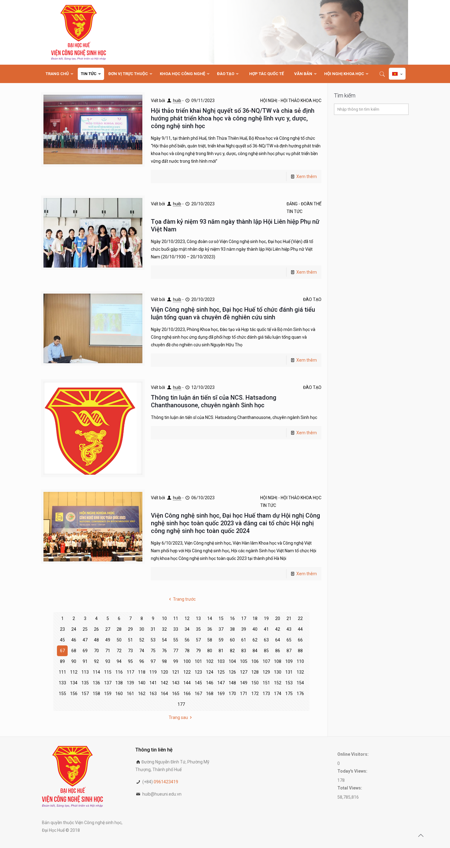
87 (289, 650)
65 (289, 639)
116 (119, 672)
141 (153, 682)
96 (141, 661)
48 (96, 639)
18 (255, 618)
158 (96, 693)
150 (255, 682)
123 (198, 672)
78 (187, 650)
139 (130, 682)
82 (232, 650)
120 (164, 672)
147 (221, 682)
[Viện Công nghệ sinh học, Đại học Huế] (78, 32)
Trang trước (184, 599)
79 (198, 650)
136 (96, 682)
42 (277, 629)
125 (221, 672)
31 (153, 629)
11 (175, 618)
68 (73, 650)
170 (232, 693)
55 (175, 639)
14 (209, 618)
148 (232, 682)
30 (141, 629)
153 (289, 682)
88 (300, 650)
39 (243, 629)
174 (277, 693)
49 (107, 639)
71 (107, 650)
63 (266, 639)
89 (62, 661)
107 (266, 661)
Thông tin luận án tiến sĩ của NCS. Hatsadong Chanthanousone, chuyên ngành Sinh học (213, 401)
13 (198, 618)
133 (62, 682)
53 (153, 639)
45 (62, 639)
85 (266, 650)
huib (177, 100)
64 (277, 639)
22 (300, 618)
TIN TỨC (294, 211)
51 (130, 639)
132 (300, 672)
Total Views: (350, 787)
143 (175, 682)
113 (85, 672)
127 (243, 672)
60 (232, 639)
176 (300, 693)
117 (130, 672)
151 (266, 682)
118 (141, 672)
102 (209, 661)
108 (277, 661)
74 (141, 650)
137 (107, 682)
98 (164, 661)
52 (141, 639)
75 (153, 650)
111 (62, 672)
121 (175, 672)
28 (119, 629)
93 (107, 661)
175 (289, 693)
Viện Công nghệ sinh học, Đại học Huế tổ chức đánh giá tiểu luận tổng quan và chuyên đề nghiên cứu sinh (233, 313)
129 (266, 672)
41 (266, 629)
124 (209, 672)
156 (73, 693)
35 (198, 629)
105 (243, 661)
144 (187, 682)
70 (96, 650)
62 (255, 639)
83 (243, 650)
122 (187, 672)
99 (175, 661)
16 (232, 618)
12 (187, 618)
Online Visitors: (353, 754)
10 (164, 618)
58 (209, 639)
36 (209, 629)
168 (209, 693)
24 (73, 629)
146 (209, 682)
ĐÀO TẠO (312, 299)
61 (243, 639)
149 (243, 682)
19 (266, 618)
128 (255, 672)
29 (130, 629)
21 (289, 618)
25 (85, 629)
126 (232, 672)
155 (62, 693)
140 (141, 682)
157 (85, 693)
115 (107, 672)
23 (62, 629)
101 (198, 661)
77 (175, 650)
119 (153, 672)
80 (209, 650)
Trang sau (178, 717)
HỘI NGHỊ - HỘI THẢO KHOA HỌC (290, 100)
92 (96, 661)
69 (85, 650)
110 (300, 661)
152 (277, 682)
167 (198, 693)
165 (175, 693)
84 (255, 650)
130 (277, 672)
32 (164, 629)
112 (73, 672)
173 (266, 693)
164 (164, 693)
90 (73, 661)
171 (243, 693)
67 (62, 650)
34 (187, 629)
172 (255, 693)
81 (221, 650)
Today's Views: (352, 771)
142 (164, 682)
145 (198, 682)
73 (130, 650)
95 (130, 661)
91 (85, 661)
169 (221, 693)
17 (243, 618)
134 (73, 682)
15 (221, 618)
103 (221, 661)
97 (153, 661)
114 (96, 672)
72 (119, 650)
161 (130, 693)
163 (153, 693)
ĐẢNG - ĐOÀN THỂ (304, 203)
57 (198, 639)
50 (119, 639)
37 (221, 629)
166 (187, 693)
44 (300, 629)
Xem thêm (306, 176)
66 (300, 639)
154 (300, 682)
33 (175, 629)
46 (73, 639)
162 (141, 693)
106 (255, 661)
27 (107, 629)
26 (96, 629)
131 (289, 672)
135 (85, 682)
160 (119, 693)
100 (187, 661)
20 (277, 618)
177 (181, 704)
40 (255, 629)
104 (232, 661)
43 (289, 629)
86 (277, 650)
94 (119, 661)
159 (107, 693)
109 (289, 661)
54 (164, 639)
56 (187, 639)
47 (85, 639)
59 (221, 639)
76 (164, 650)
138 (119, 682)
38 (232, 629)
